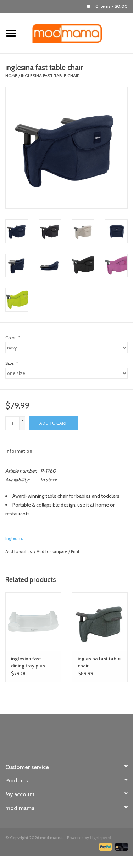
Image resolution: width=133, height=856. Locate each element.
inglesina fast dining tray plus (28, 662)
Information (18, 451)
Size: (11, 363)
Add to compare (52, 551)
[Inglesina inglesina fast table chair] (100, 621)
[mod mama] (78, 33)
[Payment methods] (105, 846)
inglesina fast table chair (50, 75)
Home (11, 75)
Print (75, 551)
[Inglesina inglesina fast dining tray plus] (33, 621)
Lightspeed (100, 837)
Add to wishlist (19, 551)
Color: (12, 337)
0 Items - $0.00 (111, 6)
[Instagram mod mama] (79, 735)
